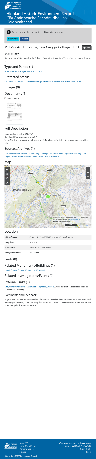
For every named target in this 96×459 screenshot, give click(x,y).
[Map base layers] (7, 174)
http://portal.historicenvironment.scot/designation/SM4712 (29, 287)
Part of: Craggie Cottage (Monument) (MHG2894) (24, 270)
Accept (25, 39)
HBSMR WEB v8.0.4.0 (83, 446)
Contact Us (24, 443)
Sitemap (23, 452)
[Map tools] (7, 183)
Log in (89, 452)
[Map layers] (7, 169)
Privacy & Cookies (27, 449)
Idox (81, 443)
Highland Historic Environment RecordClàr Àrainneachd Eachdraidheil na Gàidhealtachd (40, 18)
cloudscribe (87, 449)
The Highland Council (28, 456)
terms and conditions (75, 219)
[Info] (7, 178)
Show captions (12, 98)
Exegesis (72, 443)
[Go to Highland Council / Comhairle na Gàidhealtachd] (12, 5)
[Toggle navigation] (88, 12)
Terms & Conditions (28, 446)
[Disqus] (48, 342)
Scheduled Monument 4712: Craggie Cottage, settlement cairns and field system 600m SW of (42, 82)
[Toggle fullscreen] (88, 169)
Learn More (13, 39)
